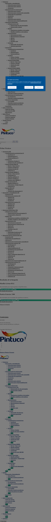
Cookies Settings (12, 87)
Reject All (39, 87)
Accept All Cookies (28, 87)
